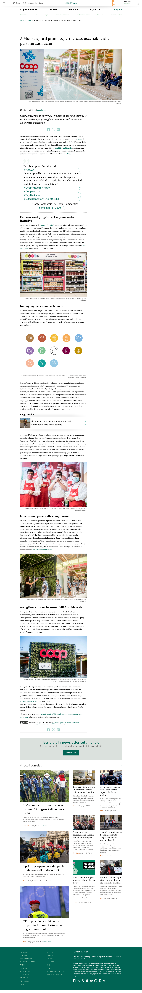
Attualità (24, 952)
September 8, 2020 (50, 207)
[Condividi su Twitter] (53, 129)
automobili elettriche (28, 701)
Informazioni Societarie (56, 971)
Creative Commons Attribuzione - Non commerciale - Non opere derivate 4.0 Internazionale (54, 723)
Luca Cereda (41, 110)
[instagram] (95, 980)
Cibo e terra (100, 15)
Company (50, 952)
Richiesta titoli (26, 971)
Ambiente (23, 15)
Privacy (50, 968)
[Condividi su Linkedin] (58, 129)
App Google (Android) (28, 962)
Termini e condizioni (54, 975)
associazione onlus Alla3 (42, 549)
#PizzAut (29, 169)
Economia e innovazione (62, 15)
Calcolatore (25, 978)
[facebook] (74, 980)
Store (18, 3)
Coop (80, 139)
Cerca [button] (41, 3)
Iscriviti (69, 752)
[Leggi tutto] (120, 765)
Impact (118, 9)
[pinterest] (83, 980)
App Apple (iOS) (26, 959)
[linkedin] (100, 980)
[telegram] (104, 980)
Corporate (24, 975)
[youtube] (91, 980)
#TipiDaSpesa (32, 195)
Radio (53, 9)
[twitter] (78, 980)
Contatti (50, 955)
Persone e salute (116, 15)
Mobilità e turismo (83, 15)
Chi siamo (50, 959)
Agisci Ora (96, 9)
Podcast (73, 9)
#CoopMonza (32, 191)
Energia (45, 15)
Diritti (35, 15)
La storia (50, 962)
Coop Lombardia (46, 225)
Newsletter (29, 3)
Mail (48, 965)
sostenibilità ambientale (62, 148)
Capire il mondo (29, 9)
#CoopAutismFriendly (37, 187)
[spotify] (87, 980)
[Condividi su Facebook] (48, 129)
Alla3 (69, 154)
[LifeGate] (71, 3)
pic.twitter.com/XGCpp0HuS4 (41, 198)
